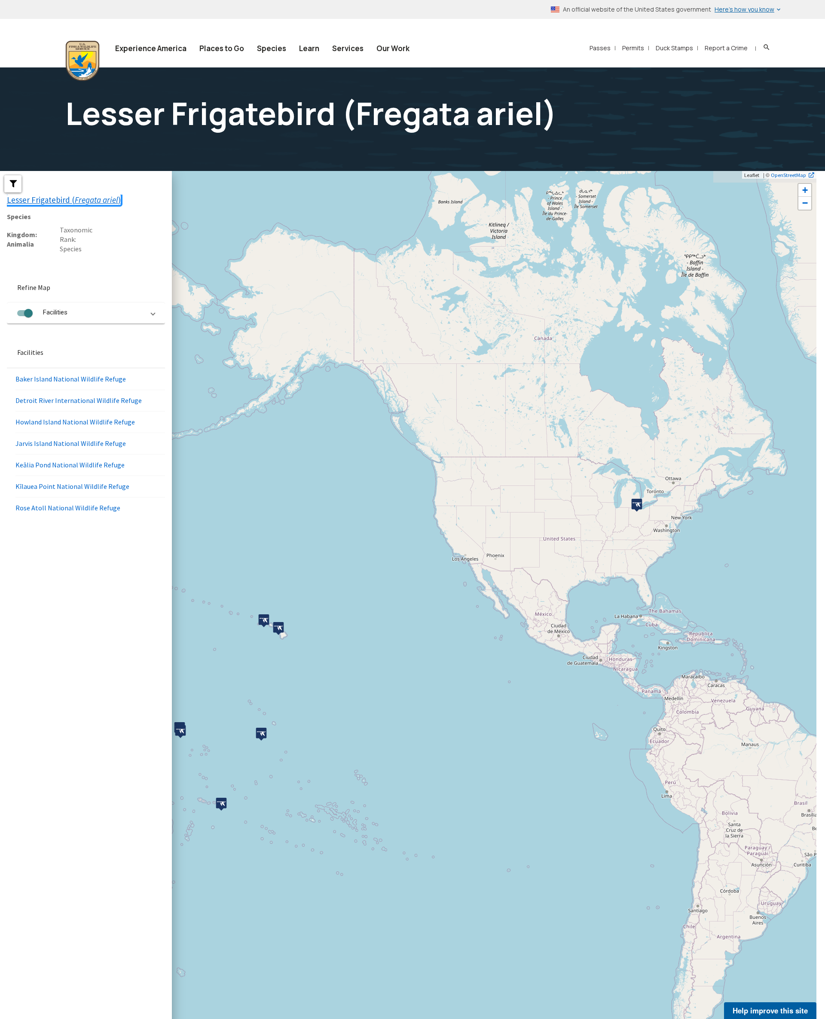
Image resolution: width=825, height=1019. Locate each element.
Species (271, 48)
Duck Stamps (674, 48)
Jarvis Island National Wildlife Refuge (70, 443)
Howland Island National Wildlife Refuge (75, 421)
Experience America (150, 48)
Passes (600, 48)
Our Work (392, 48)
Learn (309, 48)
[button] (12, 183)
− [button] (805, 203)
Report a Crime (726, 48)
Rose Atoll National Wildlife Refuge (67, 507)
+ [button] (805, 190)
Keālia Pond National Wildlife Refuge (70, 464)
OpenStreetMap (788, 174)
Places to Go (221, 48)
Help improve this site (770, 1010)
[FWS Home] (82, 61)
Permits (633, 48)
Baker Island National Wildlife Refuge (70, 378)
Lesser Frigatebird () (64, 200)
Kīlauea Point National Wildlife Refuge (72, 486)
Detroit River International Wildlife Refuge (78, 400)
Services (348, 48)
